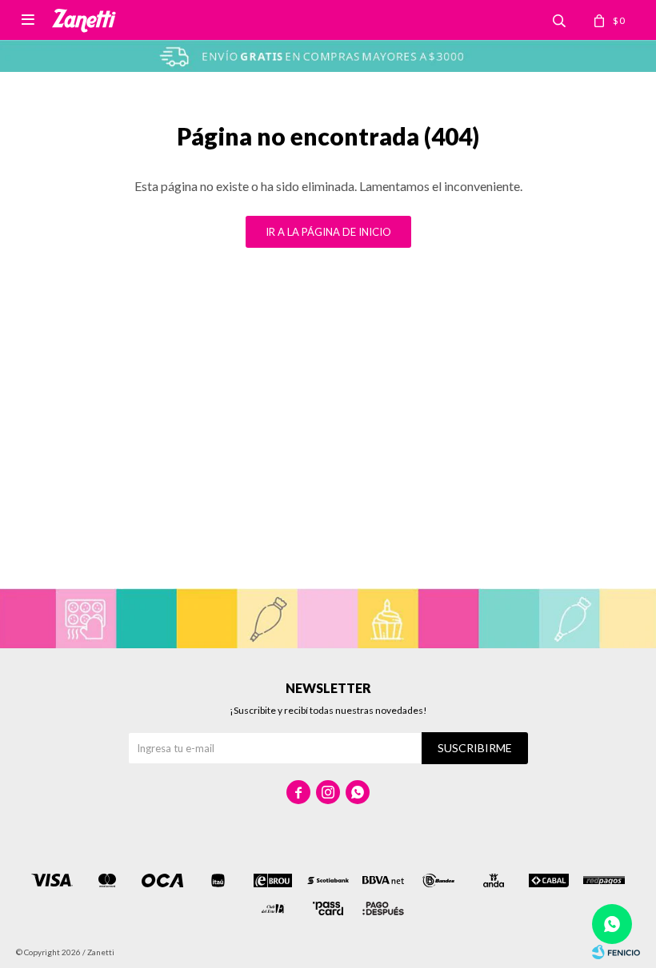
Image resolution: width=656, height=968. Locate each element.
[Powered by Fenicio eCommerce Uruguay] (616, 952)
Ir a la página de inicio (328, 231)
